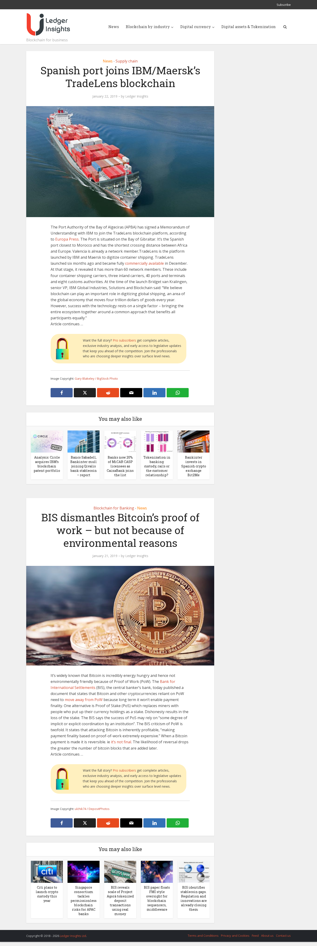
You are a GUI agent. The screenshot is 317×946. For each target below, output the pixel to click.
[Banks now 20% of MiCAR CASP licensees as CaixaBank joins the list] (120, 441)
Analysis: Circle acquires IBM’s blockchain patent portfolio (47, 464)
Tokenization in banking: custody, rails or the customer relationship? (156, 466)
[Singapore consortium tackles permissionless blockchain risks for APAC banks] (84, 871)
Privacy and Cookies (235, 935)
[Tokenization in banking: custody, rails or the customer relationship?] (157, 441)
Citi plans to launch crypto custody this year (47, 894)
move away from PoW (84, 699)
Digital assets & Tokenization (248, 26)
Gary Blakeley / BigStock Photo (96, 378)
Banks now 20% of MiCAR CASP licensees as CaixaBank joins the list (120, 466)
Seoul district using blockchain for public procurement (153, 933)
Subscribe (284, 5)
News (113, 26)
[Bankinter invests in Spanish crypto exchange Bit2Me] (194, 441)
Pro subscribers (124, 340)
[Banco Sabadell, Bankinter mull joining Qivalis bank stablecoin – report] (84, 441)
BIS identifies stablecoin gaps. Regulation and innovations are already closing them (194, 898)
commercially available (144, 263)
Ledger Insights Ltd (73, 936)
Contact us (283, 935)
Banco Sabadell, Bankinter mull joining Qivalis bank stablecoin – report (83, 466)
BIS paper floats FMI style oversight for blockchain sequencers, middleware (157, 898)
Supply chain (127, 61)
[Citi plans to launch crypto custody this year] (47, 871)
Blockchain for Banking (114, 508)
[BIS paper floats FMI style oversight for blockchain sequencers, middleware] (157, 871)
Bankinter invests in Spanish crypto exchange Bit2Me (193, 466)
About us (267, 935)
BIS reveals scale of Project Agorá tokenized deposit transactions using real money (120, 900)
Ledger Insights (136, 96)
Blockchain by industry (148, 26)
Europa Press (67, 239)
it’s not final (121, 741)
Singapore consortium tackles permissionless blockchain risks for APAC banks (84, 900)
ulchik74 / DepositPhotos (92, 809)
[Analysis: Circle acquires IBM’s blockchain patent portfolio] (47, 441)
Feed (255, 935)
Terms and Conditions (203, 935)
